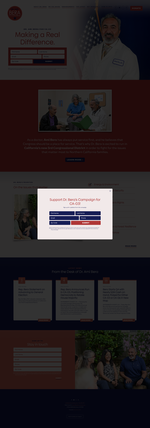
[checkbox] (50, 228)
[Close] (110, 191)
